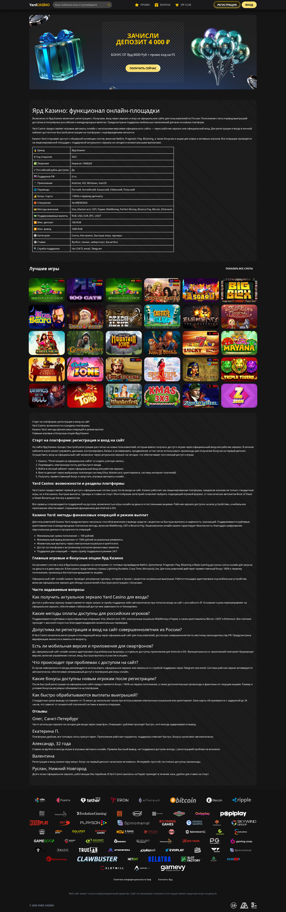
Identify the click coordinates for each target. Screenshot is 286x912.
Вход (249, 5)
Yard (39, 4)
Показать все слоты (239, 268)
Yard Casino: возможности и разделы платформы (61, 425)
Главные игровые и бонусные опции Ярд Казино (60, 433)
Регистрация (227, 5)
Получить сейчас (143, 68)
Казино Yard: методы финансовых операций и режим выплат (68, 429)
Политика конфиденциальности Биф (132, 879)
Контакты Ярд (165, 879)
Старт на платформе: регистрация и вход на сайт (61, 421)
